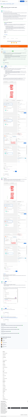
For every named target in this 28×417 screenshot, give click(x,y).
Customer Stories (5, 378)
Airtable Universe (5, 389)
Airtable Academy (5, 372)
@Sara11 (6, 23)
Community (4, 3)
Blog (3, 395)
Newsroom (4, 398)
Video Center (4, 375)
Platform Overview (5, 353)
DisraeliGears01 (4, 344)
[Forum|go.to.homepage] (5, 1)
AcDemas (4, 340)
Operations (4, 365)
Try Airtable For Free (5, 399)
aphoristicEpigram (5, 338)
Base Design (2, 326)
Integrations (4, 354)
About (3, 392)
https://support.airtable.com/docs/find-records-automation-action (10, 317)
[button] (0, 1)
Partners (4, 382)
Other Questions (3, 334)
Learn (3, 371)
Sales (3, 368)
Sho (3, 177)
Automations (2, 328)
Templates (4, 388)
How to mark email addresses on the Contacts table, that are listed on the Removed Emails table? (11, 325)
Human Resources (5, 367)
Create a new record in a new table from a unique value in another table (8, 327)
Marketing (4, 364)
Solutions (4, 361)
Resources (4, 381)
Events (3, 374)
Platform (4, 351)
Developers (4, 385)
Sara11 (4, 10)
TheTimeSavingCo (5, 342)
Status (3, 396)
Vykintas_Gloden (4, 346)
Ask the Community (8, 3)
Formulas (13, 3)
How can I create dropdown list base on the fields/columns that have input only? (9, 333)
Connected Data (5, 360)
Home (1, 3)
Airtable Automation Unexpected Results (5, 331)
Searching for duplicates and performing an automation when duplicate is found (9, 329)
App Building (4, 357)
